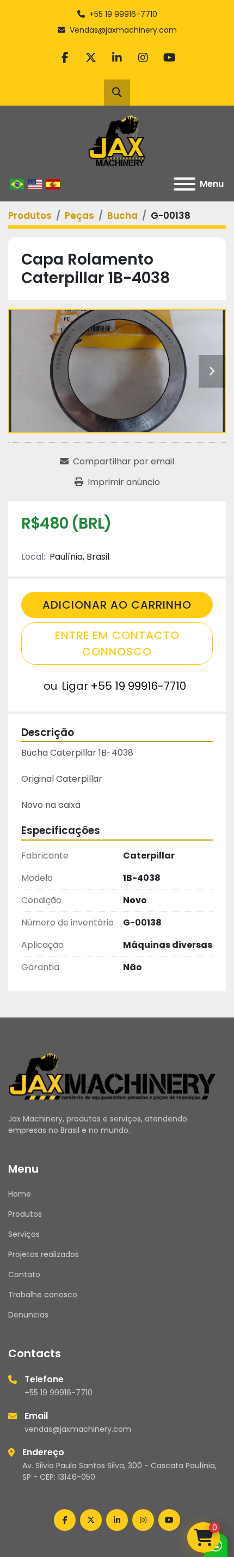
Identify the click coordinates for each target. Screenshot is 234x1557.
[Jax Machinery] (112, 1075)
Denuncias (28, 1314)
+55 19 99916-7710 (123, 14)
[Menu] (184, 184)
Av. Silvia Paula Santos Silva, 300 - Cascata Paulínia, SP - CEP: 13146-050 (119, 1471)
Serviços (24, 1234)
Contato (24, 1274)
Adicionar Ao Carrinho (117, 604)
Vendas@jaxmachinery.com (123, 29)
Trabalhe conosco (42, 1294)
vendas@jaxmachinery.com (77, 1429)
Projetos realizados (43, 1254)
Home (19, 1193)
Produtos (25, 1214)
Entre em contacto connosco (117, 643)
